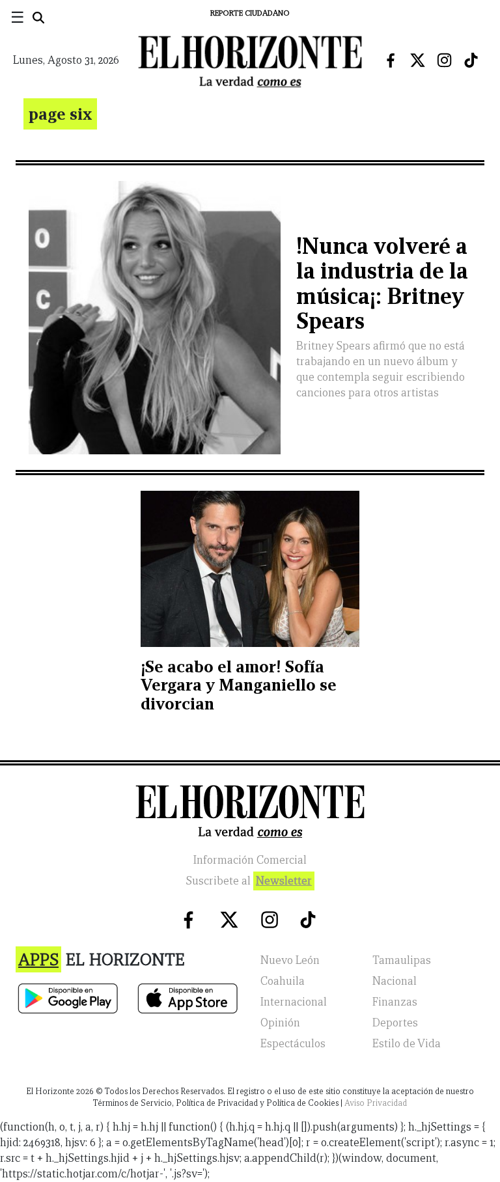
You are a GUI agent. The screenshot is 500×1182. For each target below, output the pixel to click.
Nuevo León (290, 960)
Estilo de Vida (406, 1044)
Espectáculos (293, 1044)
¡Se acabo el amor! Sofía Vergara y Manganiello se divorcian (239, 685)
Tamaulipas (401, 960)
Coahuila (282, 981)
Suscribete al (249, 881)
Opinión (280, 1023)
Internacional (293, 1002)
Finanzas (394, 1002)
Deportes (395, 1023)
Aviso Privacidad (375, 1103)
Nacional (394, 981)
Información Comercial (250, 860)
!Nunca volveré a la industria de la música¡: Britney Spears (382, 283)
